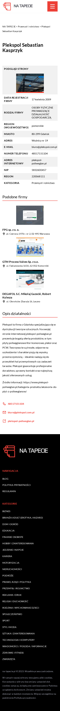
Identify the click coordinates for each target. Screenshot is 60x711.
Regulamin (9, 491)
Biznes (6, 511)
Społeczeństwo (12, 614)
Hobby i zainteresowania (18, 543)
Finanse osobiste (12, 537)
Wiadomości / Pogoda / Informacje (24, 646)
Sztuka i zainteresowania (18, 633)
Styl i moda (9, 627)
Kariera (7, 556)
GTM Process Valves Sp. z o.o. (20, 261)
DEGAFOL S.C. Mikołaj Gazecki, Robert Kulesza (26, 295)
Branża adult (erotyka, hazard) (22, 517)
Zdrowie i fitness (13, 652)
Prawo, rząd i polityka (16, 582)
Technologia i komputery (18, 640)
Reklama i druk (12, 595)
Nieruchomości (12, 569)
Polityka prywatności (16, 485)
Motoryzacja (10, 562)
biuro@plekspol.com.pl (44, 146)
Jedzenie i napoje (13, 549)
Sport (6, 620)
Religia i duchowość (15, 601)
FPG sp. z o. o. (10, 229)
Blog (5, 478)
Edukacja (8, 530)
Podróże (7, 575)
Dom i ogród (10, 524)
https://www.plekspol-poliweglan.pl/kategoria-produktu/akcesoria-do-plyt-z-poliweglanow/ (29, 387)
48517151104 (40, 153)
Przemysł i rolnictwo (43, 182)
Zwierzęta (8, 659)
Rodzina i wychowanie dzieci (20, 607)
